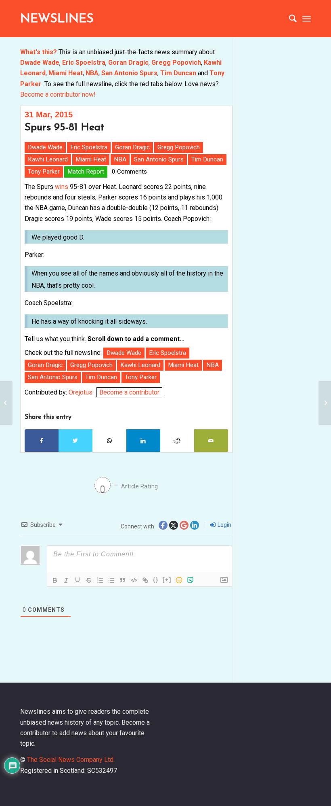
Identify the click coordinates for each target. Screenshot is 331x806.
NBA (92, 73)
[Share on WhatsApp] (109, 440)
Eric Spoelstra (83, 62)
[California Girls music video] (6, 403)
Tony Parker (44, 171)
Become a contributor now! (58, 94)
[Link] (145, 580)
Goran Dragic (128, 62)
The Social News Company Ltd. (71, 760)
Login (223, 525)
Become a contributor (129, 392)
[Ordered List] (100, 580)
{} (156, 580)
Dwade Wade (39, 62)
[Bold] (55, 580)
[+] (167, 580)
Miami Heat (65, 73)
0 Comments (129, 171)
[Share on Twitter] (75, 440)
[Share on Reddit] (177, 440)
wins (60, 187)
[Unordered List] (111, 580)
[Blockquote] (122, 580)
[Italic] (66, 580)
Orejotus (80, 392)
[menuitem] (289, 18)
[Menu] (306, 19)
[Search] (289, 18)
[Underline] (77, 580)
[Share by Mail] (211, 440)
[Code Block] (134, 580)
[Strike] (88, 580)
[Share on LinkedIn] (143, 440)
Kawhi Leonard (48, 159)
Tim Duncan (178, 73)
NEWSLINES (57, 19)
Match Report (85, 171)
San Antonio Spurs (129, 73)
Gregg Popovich (176, 62)
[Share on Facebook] (42, 440)
